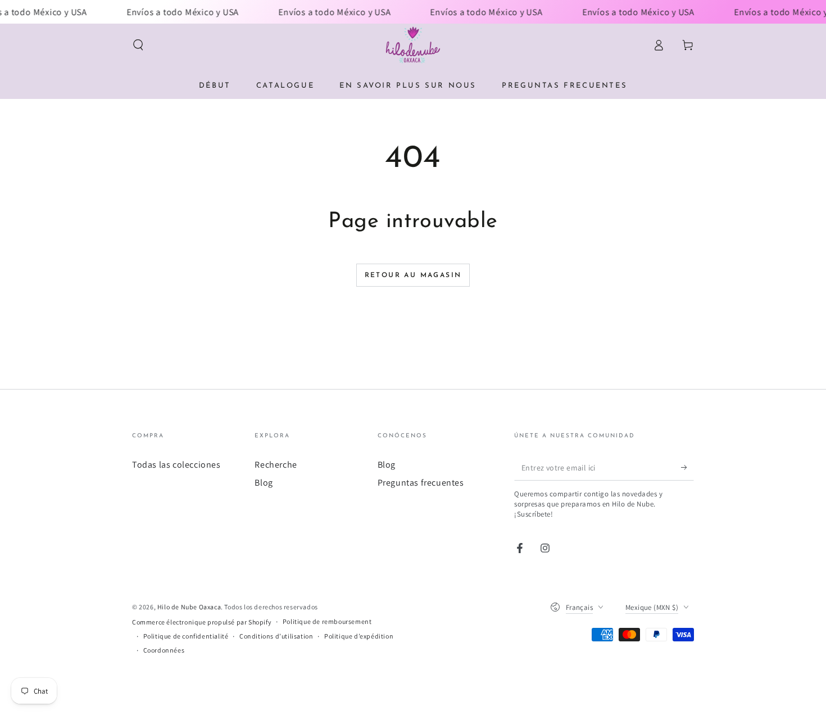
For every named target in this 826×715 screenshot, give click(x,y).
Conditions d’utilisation (276, 636)
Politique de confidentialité (186, 636)
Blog (264, 482)
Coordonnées (164, 650)
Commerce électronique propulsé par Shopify (201, 622)
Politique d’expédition (358, 636)
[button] (138, 45)
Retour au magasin (413, 275)
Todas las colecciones (176, 464)
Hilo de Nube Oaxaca (189, 607)
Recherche (276, 464)
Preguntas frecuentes (421, 482)
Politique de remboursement (327, 621)
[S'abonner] (687, 467)
